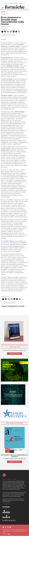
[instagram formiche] (8, 527)
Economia (3, 14)
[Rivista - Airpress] (14, 511)
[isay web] (9, 533)
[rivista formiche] (14, 440)
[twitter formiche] (5, 527)
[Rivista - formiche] (14, 507)
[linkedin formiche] (10, 527)
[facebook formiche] (3, 527)
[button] (3, 7)
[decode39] (14, 516)
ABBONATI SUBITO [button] (14, 353)
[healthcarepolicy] (14, 520)
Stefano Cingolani (6, 26)
